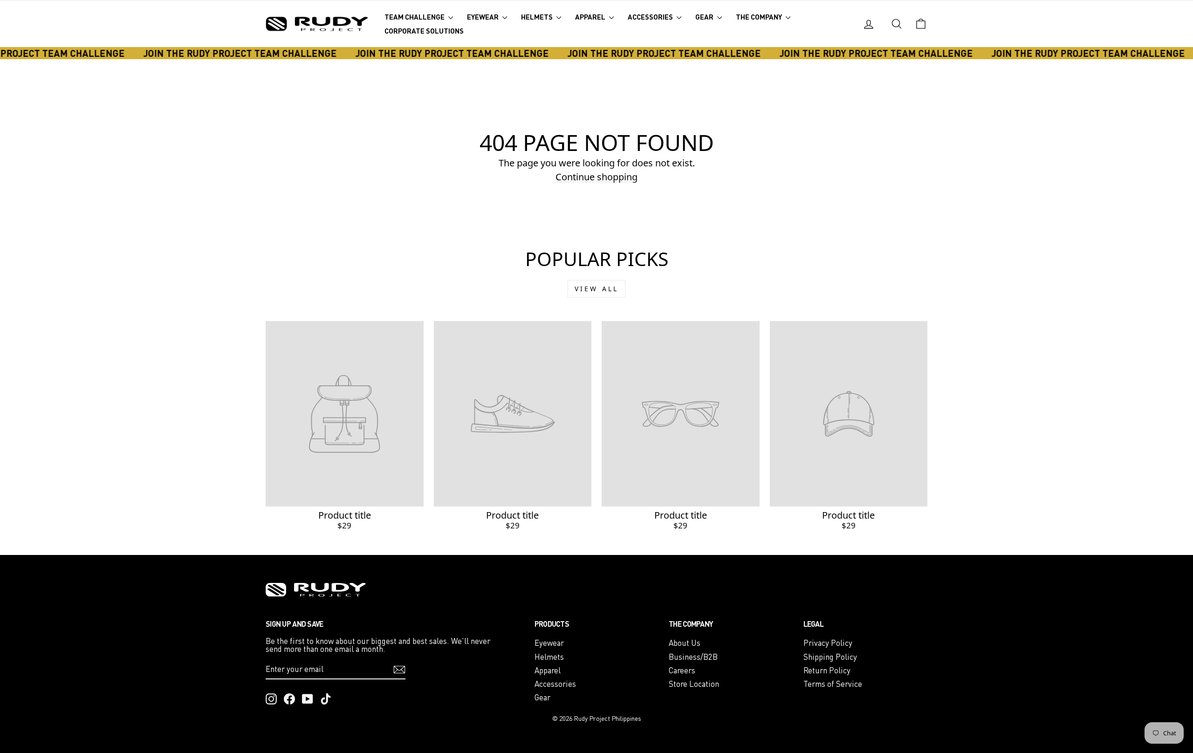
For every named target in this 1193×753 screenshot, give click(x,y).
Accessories (651, 16)
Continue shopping (596, 177)
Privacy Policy (827, 643)
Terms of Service (832, 684)
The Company (759, 16)
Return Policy (826, 670)
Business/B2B (693, 657)
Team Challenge (415, 16)
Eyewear (483, 16)
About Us (684, 643)
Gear (705, 16)
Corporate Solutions (424, 30)
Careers (682, 670)
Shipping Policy (830, 657)
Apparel (591, 16)
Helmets (537, 16)
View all (597, 288)
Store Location (694, 684)
